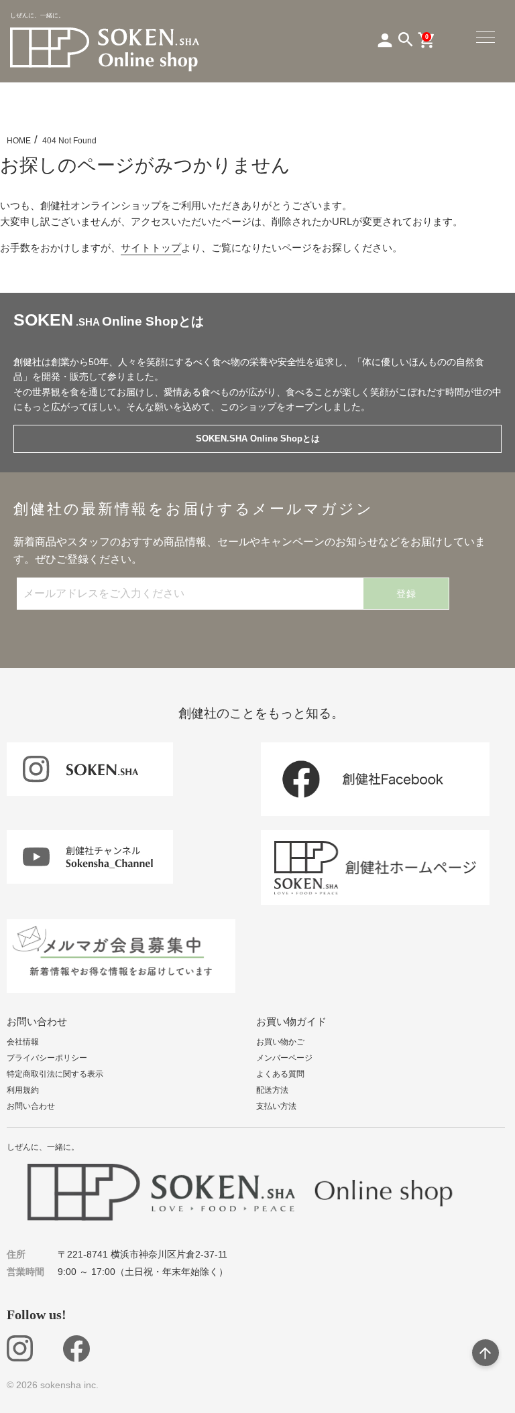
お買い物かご (280, 1042)
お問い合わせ (31, 1106)
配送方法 (272, 1090)
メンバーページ (284, 1058)
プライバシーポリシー (47, 1058)
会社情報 (23, 1042)
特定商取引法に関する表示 (55, 1074)
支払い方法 (276, 1106)
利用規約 (23, 1090)
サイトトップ (151, 247)
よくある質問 (280, 1074)
